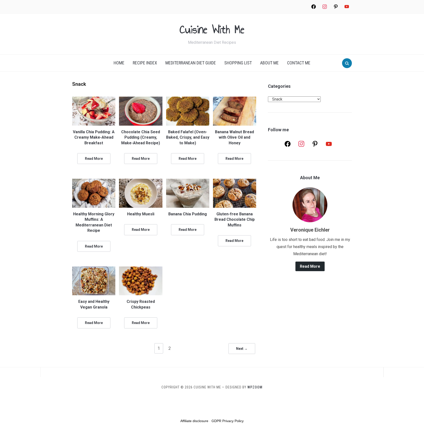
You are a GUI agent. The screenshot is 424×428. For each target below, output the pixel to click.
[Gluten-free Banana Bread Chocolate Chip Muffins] (234, 181)
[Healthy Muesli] (140, 181)
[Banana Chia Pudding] (187, 181)
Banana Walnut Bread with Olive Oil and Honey (234, 137)
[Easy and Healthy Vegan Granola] (93, 269)
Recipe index (145, 62)
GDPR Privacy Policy (228, 421)
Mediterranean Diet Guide (190, 62)
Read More (94, 159)
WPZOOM (255, 387)
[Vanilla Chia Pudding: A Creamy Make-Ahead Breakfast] (93, 99)
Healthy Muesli (140, 214)
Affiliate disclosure (194, 421)
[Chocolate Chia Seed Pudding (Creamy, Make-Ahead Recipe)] (140, 99)
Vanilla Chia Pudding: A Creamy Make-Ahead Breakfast (94, 137)
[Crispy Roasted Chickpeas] (140, 269)
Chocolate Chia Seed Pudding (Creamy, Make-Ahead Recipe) (140, 137)
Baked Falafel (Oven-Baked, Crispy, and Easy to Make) (187, 137)
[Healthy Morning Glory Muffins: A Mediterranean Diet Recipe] (93, 181)
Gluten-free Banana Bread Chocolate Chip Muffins (234, 219)
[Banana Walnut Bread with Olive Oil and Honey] (234, 99)
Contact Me (298, 62)
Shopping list (238, 62)
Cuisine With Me (212, 29)
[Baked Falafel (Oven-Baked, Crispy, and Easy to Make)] (187, 99)
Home (119, 62)
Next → (242, 349)
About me (269, 62)
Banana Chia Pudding (187, 214)
